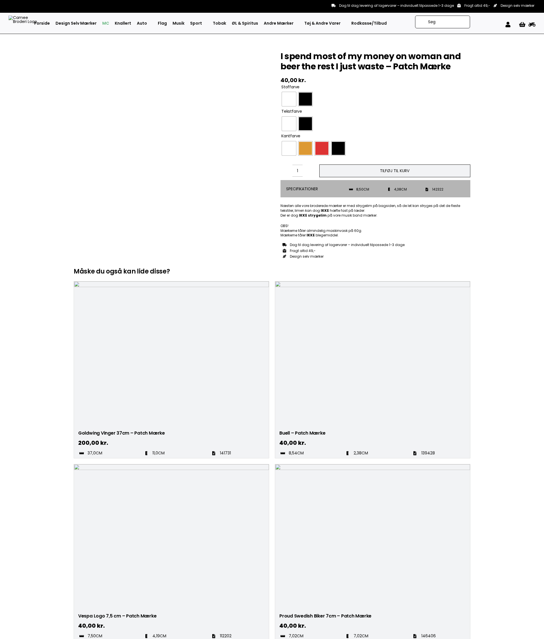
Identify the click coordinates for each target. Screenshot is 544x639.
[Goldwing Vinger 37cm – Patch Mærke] (171, 284)
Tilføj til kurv (394, 171)
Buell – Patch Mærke (302, 433)
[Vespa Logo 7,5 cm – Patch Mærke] (171, 467)
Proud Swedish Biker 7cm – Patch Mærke (325, 616)
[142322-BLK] (173, 56)
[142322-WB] (173, 211)
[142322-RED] (173, 216)
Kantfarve (290, 136)
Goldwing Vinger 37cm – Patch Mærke (121, 433)
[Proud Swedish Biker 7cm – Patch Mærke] (372, 467)
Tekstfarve (291, 111)
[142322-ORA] (173, 222)
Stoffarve (290, 87)
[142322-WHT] (173, 133)
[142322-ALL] (173, 51)
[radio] (289, 99)
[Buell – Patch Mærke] (372, 284)
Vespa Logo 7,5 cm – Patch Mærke (117, 616)
